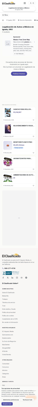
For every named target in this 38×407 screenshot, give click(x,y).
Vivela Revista (6, 354)
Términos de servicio (8, 302)
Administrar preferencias (11, 400)
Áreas (4, 377)
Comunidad (5, 363)
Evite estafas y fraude (8, 309)
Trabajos (5, 299)
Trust (3, 306)
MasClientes (6, 344)
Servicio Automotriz (26, 20)
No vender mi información (10, 322)
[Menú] (32, 3)
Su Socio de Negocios (9, 341)
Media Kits (5, 296)
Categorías (5, 373)
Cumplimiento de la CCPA (10, 319)
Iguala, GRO (11, 20)
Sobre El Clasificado (8, 292)
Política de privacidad (8, 312)
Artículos (4, 370)
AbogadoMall (6, 348)
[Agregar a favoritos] (33, 120)
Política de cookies (8, 315)
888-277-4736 (9, 268)
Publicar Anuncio (19, 74)
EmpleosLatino (6, 338)
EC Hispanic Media (8, 331)
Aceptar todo (7, 404)
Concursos (5, 367)
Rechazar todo (27, 400)
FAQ (3, 385)
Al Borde (4, 351)
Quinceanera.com (7, 335)
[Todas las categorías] (25, 3)
